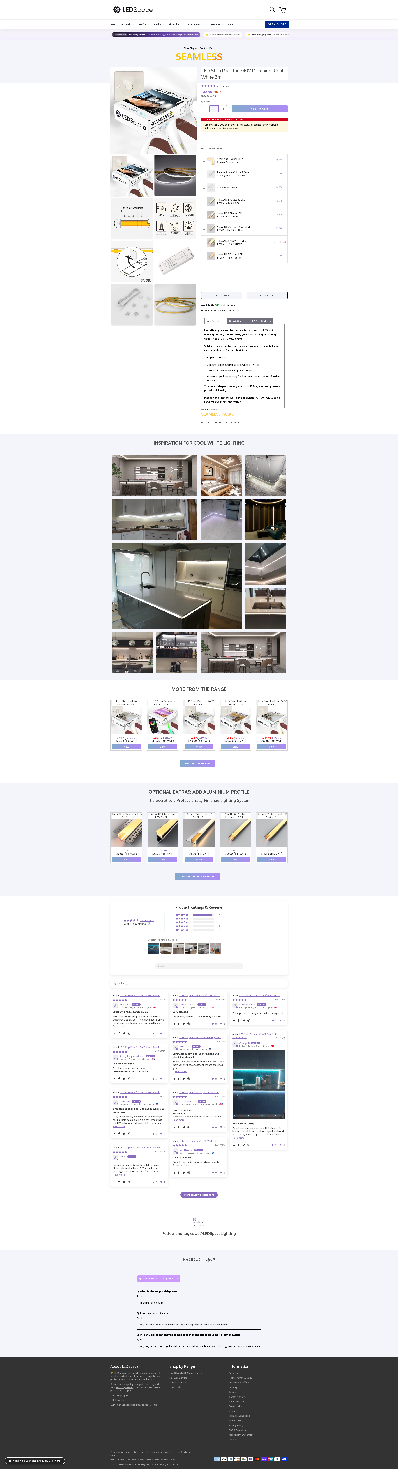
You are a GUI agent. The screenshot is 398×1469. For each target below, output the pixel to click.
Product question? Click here (220, 422)
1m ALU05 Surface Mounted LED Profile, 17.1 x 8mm (233, 228)
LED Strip (126, 24)
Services (215, 24)
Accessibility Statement (241, 1434)
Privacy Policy (236, 1425)
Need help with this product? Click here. (37, 1460)
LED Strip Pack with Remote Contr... (163, 703)
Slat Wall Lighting (178, 1377)
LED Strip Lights (178, 1382)
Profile (142, 24)
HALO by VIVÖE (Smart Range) (186, 1372)
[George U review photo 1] (258, 1084)
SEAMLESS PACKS (217, 414)
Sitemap (233, 1439)
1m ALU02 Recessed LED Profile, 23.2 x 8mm (231, 201)
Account (233, 1410)
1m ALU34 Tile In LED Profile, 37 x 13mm (229, 215)
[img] (120, 999)
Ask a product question (160, 1278)
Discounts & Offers (239, 1382)
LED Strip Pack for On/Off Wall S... (127, 703)
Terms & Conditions (239, 1415)
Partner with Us (237, 1406)
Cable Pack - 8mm (227, 187)
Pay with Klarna (237, 1401)
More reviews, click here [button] (199, 1195)
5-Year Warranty (237, 1396)
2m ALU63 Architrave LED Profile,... (163, 816)
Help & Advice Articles (240, 1377)
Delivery (233, 1387)
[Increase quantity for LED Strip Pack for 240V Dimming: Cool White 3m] (223, 108)
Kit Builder (175, 24)
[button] (208, 86)
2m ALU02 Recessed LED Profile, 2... (272, 816)
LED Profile (175, 1387)
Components (195, 24)
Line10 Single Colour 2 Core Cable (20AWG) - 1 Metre (233, 174)
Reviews (233, 1372)
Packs (157, 24)
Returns (233, 1391)
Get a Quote (222, 295)
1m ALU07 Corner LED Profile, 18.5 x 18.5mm (230, 256)
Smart (112, 24)
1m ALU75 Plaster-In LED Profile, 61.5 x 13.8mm (231, 242)
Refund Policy (236, 1420)
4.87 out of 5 (147, 920)
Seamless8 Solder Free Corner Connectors (230, 160)
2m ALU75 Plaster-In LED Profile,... (127, 816)
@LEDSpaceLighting (218, 1233)
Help (230, 24)
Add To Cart (259, 108)
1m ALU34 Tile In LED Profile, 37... (199, 816)
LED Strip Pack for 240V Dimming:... (200, 703)
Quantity (206, 101)
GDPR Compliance (238, 1430)
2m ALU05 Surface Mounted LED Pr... (236, 816)
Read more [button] (119, 1026)
